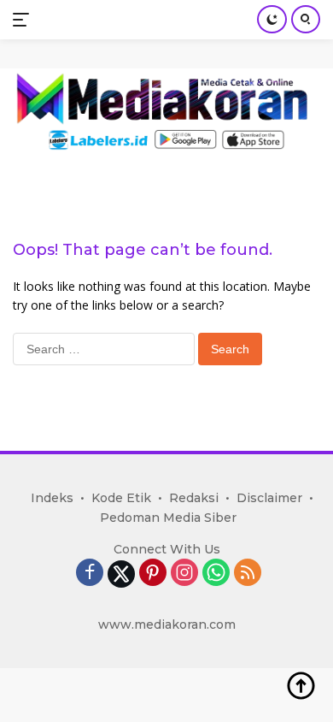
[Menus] (24, 19)
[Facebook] (89, 574)
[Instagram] (184, 574)
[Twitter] (121, 574)
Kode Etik (121, 498)
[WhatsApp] (216, 574)
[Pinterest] (152, 574)
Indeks (52, 498)
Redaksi (194, 498)
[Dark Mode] (272, 19)
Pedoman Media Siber (168, 517)
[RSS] (247, 574)
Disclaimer (269, 498)
